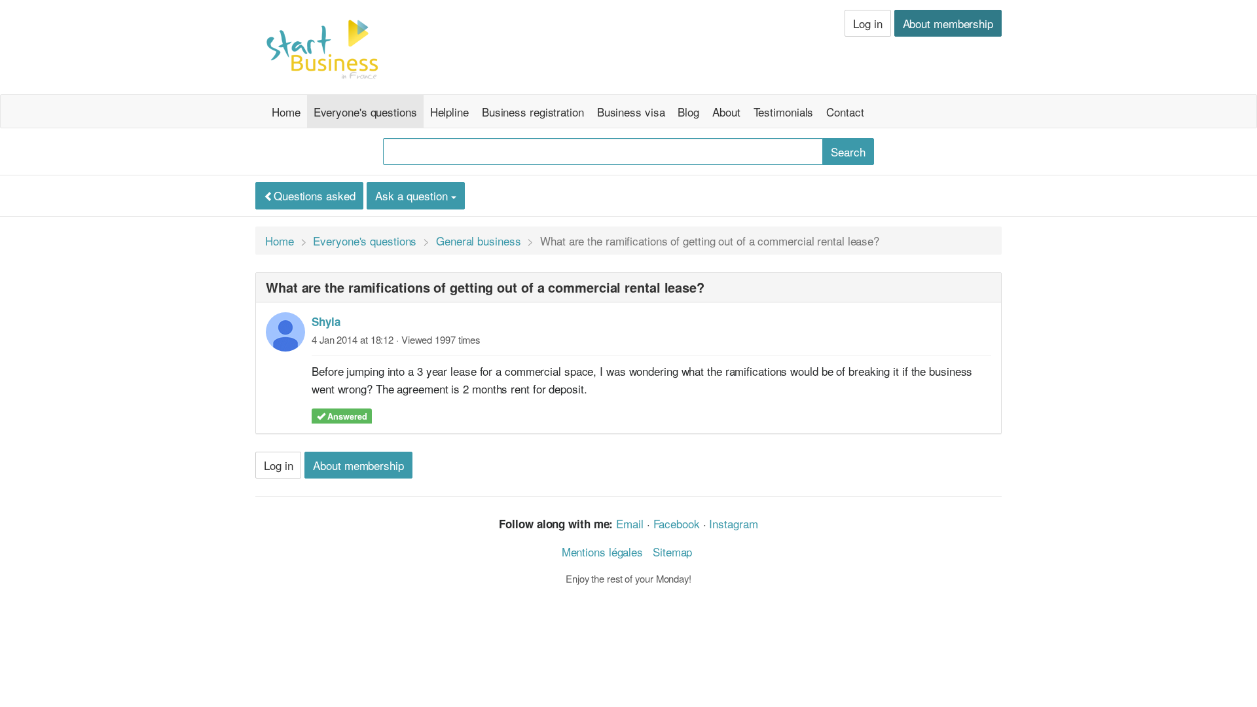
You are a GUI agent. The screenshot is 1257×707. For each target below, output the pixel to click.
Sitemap (672, 551)
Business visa (631, 111)
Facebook (676, 523)
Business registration (533, 111)
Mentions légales (602, 551)
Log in (867, 23)
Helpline (449, 111)
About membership (948, 23)
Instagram (733, 523)
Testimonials (784, 111)
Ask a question (413, 195)
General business (478, 240)
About (726, 111)
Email (630, 523)
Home (286, 111)
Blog (688, 111)
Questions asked (314, 195)
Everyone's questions (365, 111)
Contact (845, 111)
